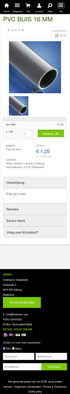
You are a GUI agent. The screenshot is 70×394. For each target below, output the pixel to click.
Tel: (22, 302)
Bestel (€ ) (51, 133)
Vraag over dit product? (22, 232)
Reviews (12, 209)
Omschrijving (15, 182)
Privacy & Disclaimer (54, 386)
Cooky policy (35, 391)
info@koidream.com (17, 314)
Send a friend (15, 220)
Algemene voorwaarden (28, 386)
